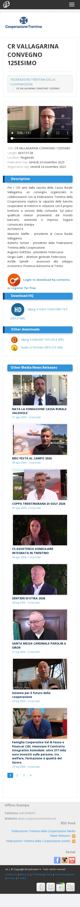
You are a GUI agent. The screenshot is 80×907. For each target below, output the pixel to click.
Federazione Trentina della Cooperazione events (39, 841)
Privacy (11, 878)
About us (25, 874)
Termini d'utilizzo (64, 874)
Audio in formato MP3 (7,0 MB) (42, 347)
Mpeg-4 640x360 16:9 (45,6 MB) (42, 339)
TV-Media (37, 874)
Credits (22, 878)
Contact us (11, 874)
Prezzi (48, 874)
